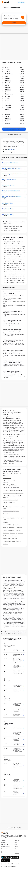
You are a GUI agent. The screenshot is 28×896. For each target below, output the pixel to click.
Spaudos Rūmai (6, 513)
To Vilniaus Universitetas (9, 502)
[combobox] (14, 16)
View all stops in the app (14, 129)
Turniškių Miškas (7, 541)
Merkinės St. (11, 530)
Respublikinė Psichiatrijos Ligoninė (11, 524)
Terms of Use (4, 863)
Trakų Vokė (14, 538)
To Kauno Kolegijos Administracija (11, 487)
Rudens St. (5, 527)
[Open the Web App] (5, 860)
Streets (16, 846)
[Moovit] (5, 2)
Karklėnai (5, 530)
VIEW (21, 226)
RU (7, 852)
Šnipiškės (18, 541)
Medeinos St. (12, 527)
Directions (17, 853)
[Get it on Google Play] (5, 857)
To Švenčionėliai (7, 478)
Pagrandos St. (19, 533)
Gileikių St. (5, 544)
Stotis (13, 541)
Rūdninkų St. (6, 533)
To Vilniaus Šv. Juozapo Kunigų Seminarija (12, 490)
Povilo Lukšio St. (6, 538)
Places (16, 844)
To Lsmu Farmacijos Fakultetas (10, 500)
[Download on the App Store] (14, 857)
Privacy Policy (11, 863)
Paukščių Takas (6, 535)
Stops (16, 848)
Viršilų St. (18, 530)
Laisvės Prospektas (7, 511)
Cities (16, 850)
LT (3, 852)
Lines (16, 842)
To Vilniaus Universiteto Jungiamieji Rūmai (13, 493)
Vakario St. (12, 533)
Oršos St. (5, 522)
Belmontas (19, 527)
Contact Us (17, 863)
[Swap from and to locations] (22, 17)
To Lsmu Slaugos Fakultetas (9, 484)
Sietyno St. (16, 511)
